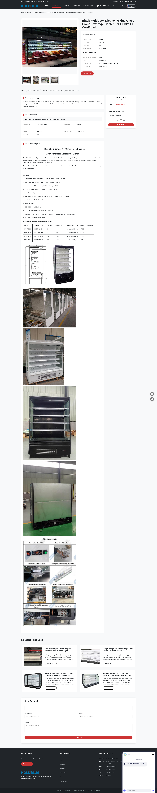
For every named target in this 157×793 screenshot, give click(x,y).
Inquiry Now (121, 124)
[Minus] (153, 754)
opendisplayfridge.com (112, 758)
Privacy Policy (63, 781)
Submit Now (78, 737)
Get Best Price (50, 663)
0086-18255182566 (120, 108)
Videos (67, 6)
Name (26, 705)
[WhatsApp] (152, 399)
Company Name (83, 705)
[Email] (152, 394)
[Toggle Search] (123, 6)
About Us (76, 6)
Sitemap (62, 777)
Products (56, 6)
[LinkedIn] (121, 120)
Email (81, 713)
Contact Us (63, 772)
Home (47, 6)
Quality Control (103, 6)
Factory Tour (88, 6)
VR (113, 6)
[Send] (153, 790)
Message (27, 722)
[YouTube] (124, 120)
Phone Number (28, 713)
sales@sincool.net (131, 1)
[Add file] (124, 790)
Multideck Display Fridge (40, 12)
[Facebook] (118, 120)
